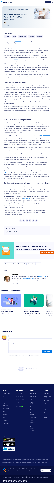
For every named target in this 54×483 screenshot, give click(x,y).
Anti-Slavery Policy (44, 477)
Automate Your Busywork (28, 278)
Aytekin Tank (10, 23)
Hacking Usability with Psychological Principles (32, 312)
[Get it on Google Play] (9, 440)
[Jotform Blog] (14, 481)
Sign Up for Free (48, 2)
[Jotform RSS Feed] (16, 481)
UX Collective (26, 198)
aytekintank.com (22, 283)
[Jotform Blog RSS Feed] (36, 220)
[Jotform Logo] (5, 2)
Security (24, 477)
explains (16, 59)
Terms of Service (37, 355)
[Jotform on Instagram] (24, 481)
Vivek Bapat (9, 137)
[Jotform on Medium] (11, 481)
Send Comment (47, 351)
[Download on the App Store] (9, 444)
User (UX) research (7, 311)
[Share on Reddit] (30, 220)
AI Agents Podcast (42, 276)
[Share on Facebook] (23, 220)
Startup (38, 263)
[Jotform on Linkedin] (9, 481)
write (41, 135)
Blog (11, 2)
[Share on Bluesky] (33, 220)
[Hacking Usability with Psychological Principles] (34, 300)
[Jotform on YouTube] (21, 481)
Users (5, 115)
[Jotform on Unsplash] (26, 481)
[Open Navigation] (52, 2)
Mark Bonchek (46, 135)
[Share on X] (20, 220)
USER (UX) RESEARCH (6, 309)
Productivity (31, 263)
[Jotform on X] (6, 481)
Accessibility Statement (33, 477)
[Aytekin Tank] (5, 23)
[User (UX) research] (11, 300)
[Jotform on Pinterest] (19, 481)
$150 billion (18, 41)
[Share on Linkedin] (27, 220)
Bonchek (7, 172)
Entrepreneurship (21, 263)
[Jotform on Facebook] (4, 481)
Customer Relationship (10, 263)
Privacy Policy (29, 355)
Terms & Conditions (7, 477)
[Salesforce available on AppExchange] (9, 449)
